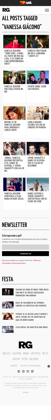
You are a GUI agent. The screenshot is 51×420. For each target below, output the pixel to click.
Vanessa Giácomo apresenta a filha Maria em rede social (14, 196)
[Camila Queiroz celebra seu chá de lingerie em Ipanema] (38, 119)
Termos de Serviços (19, 263)
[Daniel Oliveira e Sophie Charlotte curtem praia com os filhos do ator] (38, 190)
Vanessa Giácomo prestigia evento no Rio (13, 89)
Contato (13, 366)
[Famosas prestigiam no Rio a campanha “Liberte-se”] (38, 47)
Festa (25, 359)
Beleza (6, 353)
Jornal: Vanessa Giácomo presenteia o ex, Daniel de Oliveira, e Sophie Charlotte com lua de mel (14, 164)
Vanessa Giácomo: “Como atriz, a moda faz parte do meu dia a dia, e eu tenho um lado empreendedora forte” (14, 57)
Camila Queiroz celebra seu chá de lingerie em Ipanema (37, 125)
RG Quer (34, 359)
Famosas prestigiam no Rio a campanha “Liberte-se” (37, 53)
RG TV (45, 353)
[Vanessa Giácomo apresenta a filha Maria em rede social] (14, 190)
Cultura (16, 353)
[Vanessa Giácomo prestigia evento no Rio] (14, 83)
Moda (26, 353)
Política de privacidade (31, 366)
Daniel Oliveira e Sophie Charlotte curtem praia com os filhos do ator (37, 197)
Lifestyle (36, 353)
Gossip (16, 359)
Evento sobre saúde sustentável (37, 87)
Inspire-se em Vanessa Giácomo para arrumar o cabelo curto (12, 126)
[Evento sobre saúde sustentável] (38, 83)
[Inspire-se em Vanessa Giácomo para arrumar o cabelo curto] (14, 119)
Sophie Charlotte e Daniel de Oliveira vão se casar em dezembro (36, 162)
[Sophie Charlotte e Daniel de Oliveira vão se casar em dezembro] (38, 154)
